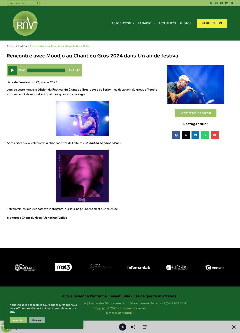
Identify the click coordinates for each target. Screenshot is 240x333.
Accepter (18, 320)
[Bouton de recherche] (37, 3)
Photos (185, 23)
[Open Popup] (144, 327)
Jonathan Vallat (55, 218)
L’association (120, 23)
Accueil (11, 46)
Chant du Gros (32, 218)
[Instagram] (221, 3)
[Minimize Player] (233, 327)
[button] (176, 135)
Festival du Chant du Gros (70, 89)
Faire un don (212, 23)
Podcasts (23, 46)
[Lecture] (12, 70)
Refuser (36, 320)
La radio (144, 23)
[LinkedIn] (226, 3)
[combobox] (21, 3)
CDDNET (128, 312)
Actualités (167, 23)
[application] (44, 70)
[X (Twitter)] (216, 3)
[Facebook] (211, 3)
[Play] (122, 326)
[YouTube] (232, 3)
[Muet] (78, 70)
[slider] (46, 70)
